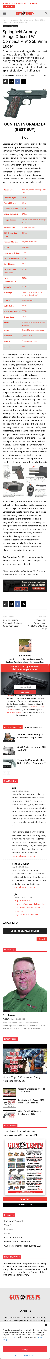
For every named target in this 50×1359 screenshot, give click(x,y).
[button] (25, 668)
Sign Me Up (25, 692)
